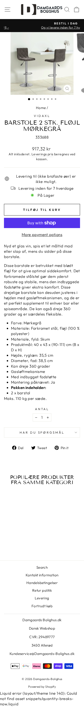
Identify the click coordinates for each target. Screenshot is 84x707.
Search (42, 567)
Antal (42, 409)
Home (41, 108)
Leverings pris (42, 154)
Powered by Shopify (42, 686)
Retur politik (42, 590)
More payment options (42, 234)
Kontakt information (42, 575)
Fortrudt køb (42, 606)
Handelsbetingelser (42, 583)
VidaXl (42, 116)
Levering (42, 598)
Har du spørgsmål (42, 432)
